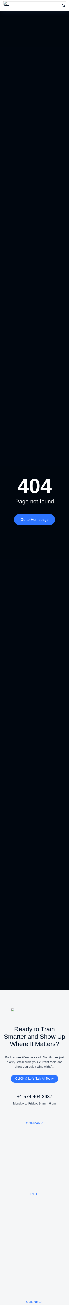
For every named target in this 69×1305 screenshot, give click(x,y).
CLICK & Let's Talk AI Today (34, 1078)
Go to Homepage (34, 520)
